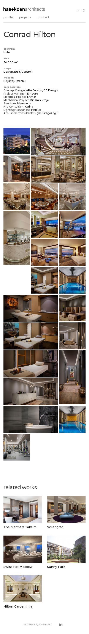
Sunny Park (56, 567)
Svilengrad (55, 527)
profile (8, 17)
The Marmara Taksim (20, 527)
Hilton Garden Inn (17, 606)
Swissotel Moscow (18, 567)
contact (43, 17)
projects (25, 17)
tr (78, 10)
